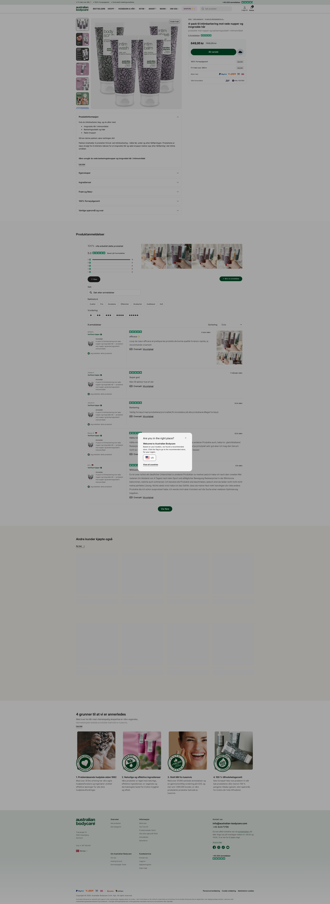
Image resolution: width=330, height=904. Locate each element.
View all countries (150, 464)
